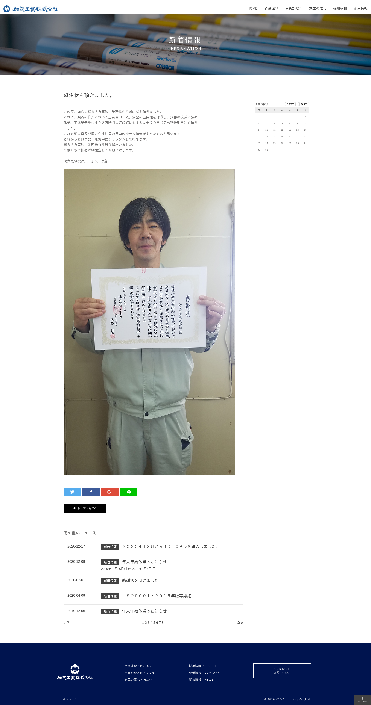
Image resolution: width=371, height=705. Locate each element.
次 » (240, 623)
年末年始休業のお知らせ (144, 562)
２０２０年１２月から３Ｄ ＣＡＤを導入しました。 (171, 546)
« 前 (67, 623)
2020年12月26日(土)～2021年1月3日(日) (129, 568)
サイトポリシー (70, 699)
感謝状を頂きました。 (142, 580)
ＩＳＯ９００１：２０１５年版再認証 (156, 596)
